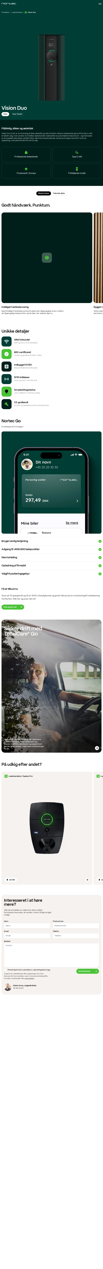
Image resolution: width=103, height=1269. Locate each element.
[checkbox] (5, 970)
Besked (7, 941)
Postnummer (58, 921)
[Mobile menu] (98, 4)
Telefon (56, 931)
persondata (29, 978)
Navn (6, 921)
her (48, 970)
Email (6, 931)
